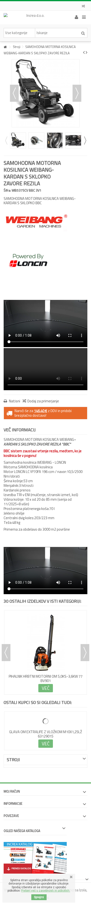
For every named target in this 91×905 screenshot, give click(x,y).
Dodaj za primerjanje (43, 401)
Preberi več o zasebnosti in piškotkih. (45, 890)
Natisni (14, 401)
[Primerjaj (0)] (83, 6)
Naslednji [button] (77, 93)
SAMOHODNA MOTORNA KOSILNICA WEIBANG (45, 676)
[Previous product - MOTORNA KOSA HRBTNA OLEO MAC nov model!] (84, 52)
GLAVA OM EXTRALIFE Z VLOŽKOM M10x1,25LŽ (45, 732)
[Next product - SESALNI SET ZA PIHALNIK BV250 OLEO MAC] (86, 52)
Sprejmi (39, 897)
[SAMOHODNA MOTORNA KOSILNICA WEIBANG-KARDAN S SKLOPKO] (18, 140)
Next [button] (85, 140)
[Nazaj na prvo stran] (5, 47)
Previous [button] (6, 140)
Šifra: (7, 190)
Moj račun (12, 791)
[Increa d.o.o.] (33, 17)
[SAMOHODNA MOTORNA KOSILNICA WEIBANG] (45, 643)
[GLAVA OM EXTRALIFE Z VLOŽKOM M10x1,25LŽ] (45, 721)
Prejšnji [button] (14, 93)
